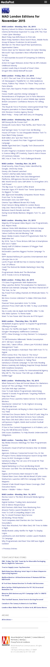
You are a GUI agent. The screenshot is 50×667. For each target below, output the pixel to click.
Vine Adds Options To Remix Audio (16, 313)
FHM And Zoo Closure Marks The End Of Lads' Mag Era (25, 414)
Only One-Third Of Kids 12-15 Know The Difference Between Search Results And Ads (23, 208)
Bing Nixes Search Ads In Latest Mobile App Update (23, 99)
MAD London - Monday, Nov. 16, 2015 (19, 494)
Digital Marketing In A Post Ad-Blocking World (21, 466)
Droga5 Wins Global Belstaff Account (17, 70)
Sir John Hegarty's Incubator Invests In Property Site (24, 150)
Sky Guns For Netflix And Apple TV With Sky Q (21, 329)
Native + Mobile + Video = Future (15, 489)
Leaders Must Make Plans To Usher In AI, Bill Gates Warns (24, 607)
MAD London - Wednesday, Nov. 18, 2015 (20, 380)
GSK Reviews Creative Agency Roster (17, 112)
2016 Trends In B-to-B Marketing (16, 275)
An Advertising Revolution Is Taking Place (19, 360)
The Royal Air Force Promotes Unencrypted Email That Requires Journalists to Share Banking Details (25, 108)
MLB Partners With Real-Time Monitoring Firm (21, 507)
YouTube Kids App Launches (13, 388)
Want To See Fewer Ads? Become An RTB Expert (22, 316)
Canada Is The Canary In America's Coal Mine (19, 603)
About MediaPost (17, 637)
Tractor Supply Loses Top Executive (16, 567)
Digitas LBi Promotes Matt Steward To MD (20, 474)
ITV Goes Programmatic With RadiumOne (19, 282)
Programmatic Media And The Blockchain (19, 272)
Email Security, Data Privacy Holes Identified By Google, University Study (22, 167)
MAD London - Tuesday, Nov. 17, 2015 (19, 440)
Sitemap (22, 640)
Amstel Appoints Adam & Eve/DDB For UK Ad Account (24, 357)
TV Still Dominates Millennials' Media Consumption (22, 339)
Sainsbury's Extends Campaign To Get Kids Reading (23, 362)
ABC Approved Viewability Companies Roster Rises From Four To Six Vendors (23, 195)
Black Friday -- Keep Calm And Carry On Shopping (22, 114)
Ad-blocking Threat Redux (12, 517)
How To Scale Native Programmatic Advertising (22, 391)
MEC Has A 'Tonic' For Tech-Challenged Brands (21, 158)
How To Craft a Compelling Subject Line (18, 512)
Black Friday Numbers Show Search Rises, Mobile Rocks (25, 39)
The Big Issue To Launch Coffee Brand (18, 187)
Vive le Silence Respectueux (13, 504)
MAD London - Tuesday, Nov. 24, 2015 (19, 163)
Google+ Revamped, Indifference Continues (20, 331)
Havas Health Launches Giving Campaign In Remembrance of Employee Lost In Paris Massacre (23, 95)
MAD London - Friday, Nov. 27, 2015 (18, 75)
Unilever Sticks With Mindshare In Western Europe (23, 228)
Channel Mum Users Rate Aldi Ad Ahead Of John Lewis (24, 476)
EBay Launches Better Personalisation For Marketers (24, 285)
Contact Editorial (38, 637)
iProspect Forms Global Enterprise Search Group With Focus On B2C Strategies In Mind (24, 456)
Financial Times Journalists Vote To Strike (19, 303)
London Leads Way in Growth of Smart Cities (20, 68)
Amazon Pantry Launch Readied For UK (18, 510)
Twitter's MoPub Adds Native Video (17, 174)
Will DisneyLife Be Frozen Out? (14, 122)
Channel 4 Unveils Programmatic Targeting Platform (23, 393)
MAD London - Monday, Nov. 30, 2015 (19, 26)
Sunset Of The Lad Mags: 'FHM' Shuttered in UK (22, 386)
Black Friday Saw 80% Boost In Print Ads (19, 37)
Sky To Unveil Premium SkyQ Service (17, 515)
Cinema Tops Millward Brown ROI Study (18, 202)
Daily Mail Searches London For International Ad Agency (25, 370)
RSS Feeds (14, 640)
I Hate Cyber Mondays (11, 34)
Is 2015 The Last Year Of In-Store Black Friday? (22, 78)
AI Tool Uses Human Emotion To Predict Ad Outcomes (23, 583)
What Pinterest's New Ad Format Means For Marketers (25, 383)
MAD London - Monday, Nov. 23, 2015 (19, 220)
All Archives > (7, 620)
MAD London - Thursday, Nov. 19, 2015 (19, 321)
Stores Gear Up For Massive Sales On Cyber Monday (24, 50)
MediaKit (27, 637)
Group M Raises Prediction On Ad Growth (19, 42)
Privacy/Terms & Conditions (20, 642)
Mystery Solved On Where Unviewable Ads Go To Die (24, 29)
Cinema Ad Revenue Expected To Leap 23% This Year (24, 31)
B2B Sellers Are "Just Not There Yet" (17, 138)
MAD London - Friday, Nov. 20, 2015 (18, 280)
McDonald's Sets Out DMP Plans (15, 199)
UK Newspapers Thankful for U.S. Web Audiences (22, 81)
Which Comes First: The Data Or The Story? (20, 355)
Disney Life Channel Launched (14, 171)
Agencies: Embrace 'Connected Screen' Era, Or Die (23, 453)
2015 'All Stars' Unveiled (12, 342)
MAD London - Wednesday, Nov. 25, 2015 (20, 119)
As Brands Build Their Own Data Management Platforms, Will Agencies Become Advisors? (21, 177)
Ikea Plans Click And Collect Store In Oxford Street (22, 419)
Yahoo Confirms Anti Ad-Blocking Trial (17, 233)
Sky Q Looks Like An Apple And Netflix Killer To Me (23, 311)
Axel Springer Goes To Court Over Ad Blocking (21, 130)
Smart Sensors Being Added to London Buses (21, 205)
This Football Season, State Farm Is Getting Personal (22, 599)
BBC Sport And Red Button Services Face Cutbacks (23, 417)
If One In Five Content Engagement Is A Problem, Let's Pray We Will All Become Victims (25, 428)
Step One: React (8, 396)
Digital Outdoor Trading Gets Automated (19, 502)
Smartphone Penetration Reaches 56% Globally (21, 230)
